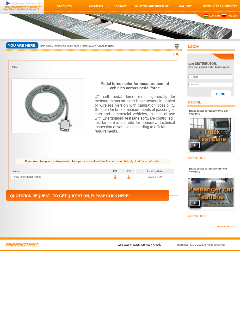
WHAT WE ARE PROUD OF (152, 6)
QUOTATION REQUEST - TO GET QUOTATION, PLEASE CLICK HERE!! (70, 196)
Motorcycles (89, 45)
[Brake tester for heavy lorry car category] (211, 134)
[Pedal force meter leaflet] (115, 177)
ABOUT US (96, 6)
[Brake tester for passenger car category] (211, 192)
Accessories (106, 45)
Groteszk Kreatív (151, 244)
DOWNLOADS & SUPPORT (220, 6)
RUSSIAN (232, 15)
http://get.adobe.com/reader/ (142, 161)
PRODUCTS (64, 6)
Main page (46, 45)
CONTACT (120, 6)
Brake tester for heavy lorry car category (208, 112)
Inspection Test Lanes (67, 45)
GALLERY (185, 6)
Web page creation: (129, 244)
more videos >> (226, 226)
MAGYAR (214, 15)
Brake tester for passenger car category (208, 170)
